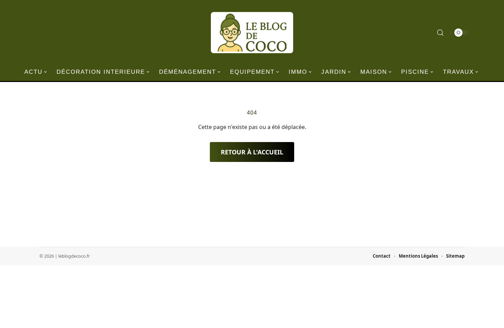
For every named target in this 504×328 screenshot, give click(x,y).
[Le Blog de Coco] (252, 32)
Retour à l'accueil (252, 152)
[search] (440, 32)
